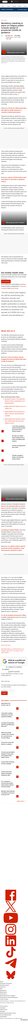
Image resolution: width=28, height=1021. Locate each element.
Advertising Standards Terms (8, 1013)
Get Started (5, 281)
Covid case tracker (22, 9)
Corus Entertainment (5, 1015)
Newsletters (3, 990)
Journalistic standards (15, 667)
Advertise (2, 1011)
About (1, 981)
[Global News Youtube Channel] (11, 923)
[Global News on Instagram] (11, 934)
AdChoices (25, 1019)
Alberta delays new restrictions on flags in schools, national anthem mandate (15, 413)
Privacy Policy (14, 288)
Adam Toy (10, 35)
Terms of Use (3, 1009)
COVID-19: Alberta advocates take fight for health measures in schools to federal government (13, 110)
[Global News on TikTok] (11, 957)
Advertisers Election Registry (7, 995)
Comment (6, 669)
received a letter (17, 90)
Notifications (3, 992)
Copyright (2, 1008)
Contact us (3, 987)
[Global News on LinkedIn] (11, 945)
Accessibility (3, 1016)
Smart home (3, 994)
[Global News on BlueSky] (11, 980)
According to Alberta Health (10, 530)
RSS (1, 988)
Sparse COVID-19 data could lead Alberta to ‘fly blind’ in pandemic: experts (13, 179)
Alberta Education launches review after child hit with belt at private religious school (15, 421)
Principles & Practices (6, 983)
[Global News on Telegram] (11, 968)
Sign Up (4, 693)
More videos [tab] (16, 397)
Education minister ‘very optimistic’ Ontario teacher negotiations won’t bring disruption (15, 401)
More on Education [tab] (6, 397)
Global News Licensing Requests (9, 997)
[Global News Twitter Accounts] (11, 911)
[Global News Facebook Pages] (11, 900)
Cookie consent (4, 999)
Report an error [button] (15, 671)
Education (4, 20)
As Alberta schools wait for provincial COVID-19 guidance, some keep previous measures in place (13, 548)
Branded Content (4, 985)
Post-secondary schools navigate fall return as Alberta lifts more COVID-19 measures (13, 359)
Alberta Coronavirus (7, 10)
